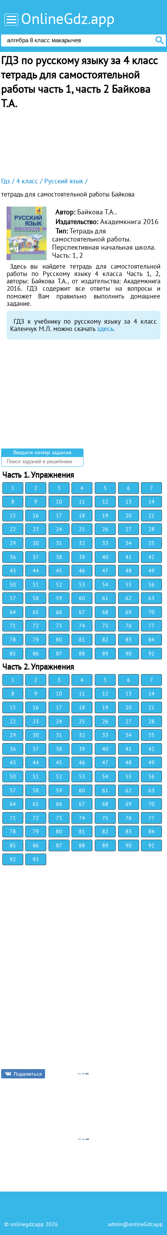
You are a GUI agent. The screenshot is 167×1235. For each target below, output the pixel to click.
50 (13, 584)
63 (151, 598)
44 (36, 570)
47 (105, 570)
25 (82, 529)
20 (128, 515)
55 (128, 584)
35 (151, 543)
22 (13, 529)
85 (13, 653)
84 (151, 639)
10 (59, 501)
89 (105, 653)
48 (128, 570)
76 (128, 625)
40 (105, 557)
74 (82, 625)
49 (151, 570)
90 (128, 653)
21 (151, 515)
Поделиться (28, 1074)
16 (36, 515)
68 (105, 612)
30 (36, 543)
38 (59, 557)
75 (105, 625)
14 (151, 501)
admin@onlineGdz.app (135, 1224)
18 (82, 515)
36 (13, 557)
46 (82, 570)
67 (82, 612)
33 (105, 543)
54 (105, 584)
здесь (105, 328)
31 (59, 543)
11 (82, 501)
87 (59, 653)
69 (128, 612)
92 (13, 859)
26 (105, 529)
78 (13, 639)
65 (36, 612)
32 (82, 543)
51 (36, 584)
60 (82, 598)
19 (105, 515)
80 (59, 639)
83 (128, 639)
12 (105, 501)
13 (128, 501)
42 (151, 557)
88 (82, 653)
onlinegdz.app (27, 1224)
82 (105, 639)
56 (151, 584)
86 (36, 653)
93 (36, 859)
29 (13, 543)
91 (151, 653)
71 (13, 625)
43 (13, 570)
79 (36, 639)
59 (59, 598)
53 (82, 584)
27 (128, 529)
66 (59, 612)
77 (151, 625)
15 (13, 515)
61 (105, 598)
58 (36, 598)
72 (36, 625)
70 (151, 612)
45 (59, 570)
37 (36, 557)
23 (36, 529)
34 (128, 543)
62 (128, 598)
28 (151, 529)
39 (82, 557)
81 (82, 639)
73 (59, 625)
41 (128, 557)
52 (59, 584)
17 (59, 515)
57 (13, 598)
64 (13, 612)
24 (59, 529)
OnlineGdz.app (68, 18)
